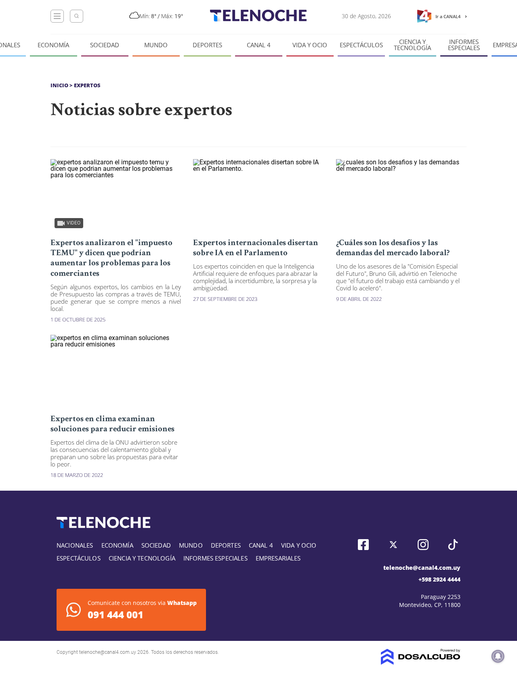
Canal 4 (259, 45)
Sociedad (104, 45)
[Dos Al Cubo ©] (420, 662)
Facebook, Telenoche (363, 544)
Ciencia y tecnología (412, 45)
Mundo (156, 45)
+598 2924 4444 (439, 579)
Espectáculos (361, 45)
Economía (53, 45)
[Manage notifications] (498, 656)
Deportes (207, 45)
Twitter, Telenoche (393, 544)
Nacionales (75, 545)
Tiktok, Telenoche (453, 544)
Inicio (59, 85)
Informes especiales (464, 45)
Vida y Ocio (309, 45)
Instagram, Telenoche (423, 544)
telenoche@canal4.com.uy (421, 567)
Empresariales (278, 558)
